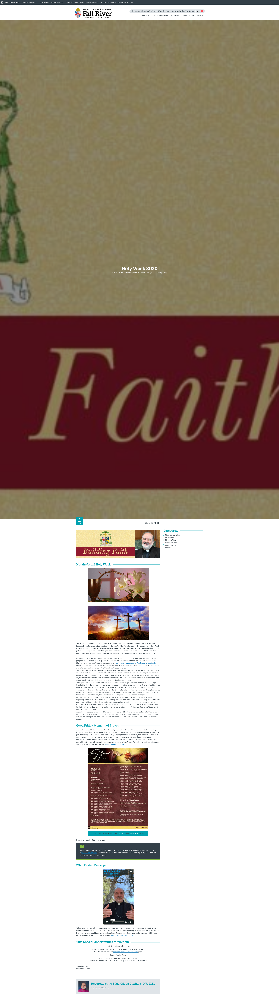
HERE (127, 833)
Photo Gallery (170, 545)
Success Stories (171, 543)
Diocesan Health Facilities (89, 2)
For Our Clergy (188, 11)
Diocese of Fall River (12, 2)
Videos (168, 548)
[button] (202, 11)
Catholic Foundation (29, 2)
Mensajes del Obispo (173, 535)
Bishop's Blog (170, 540)
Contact (166, 11)
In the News (169, 538)
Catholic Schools (72, 2)
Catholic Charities (57, 2)
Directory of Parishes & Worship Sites (147, 11)
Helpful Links (176, 11)
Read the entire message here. (123, 935)
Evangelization (43, 2)
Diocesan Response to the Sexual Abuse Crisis (117, 2)
